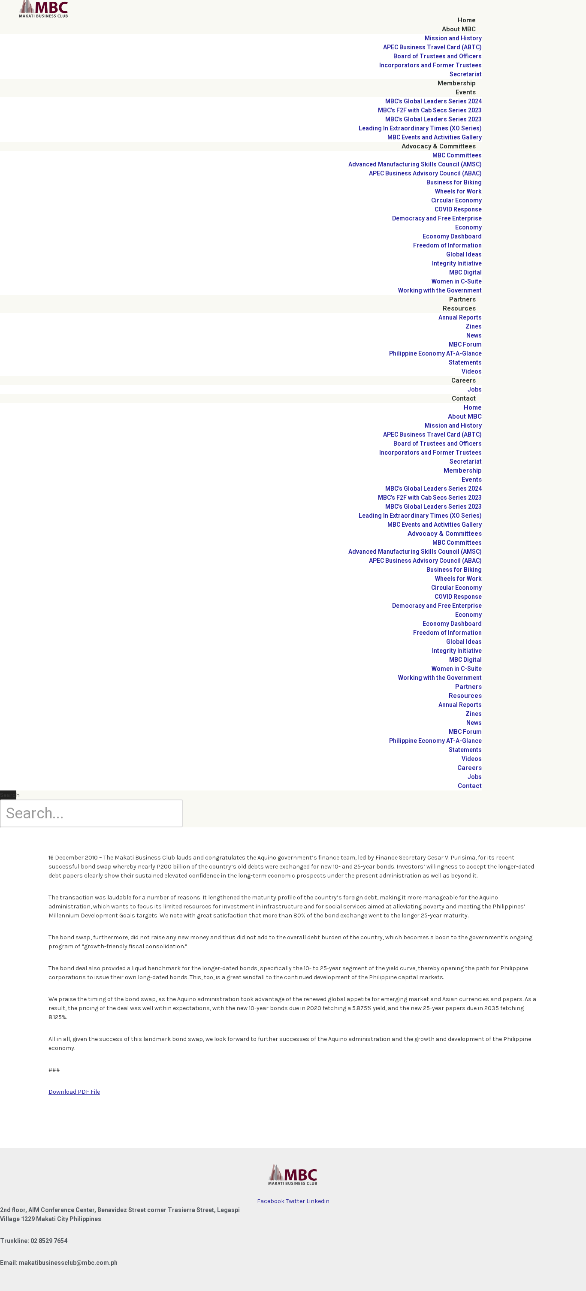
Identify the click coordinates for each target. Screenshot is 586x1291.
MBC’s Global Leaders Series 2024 (433, 101)
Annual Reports (460, 317)
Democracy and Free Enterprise (437, 218)
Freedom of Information (447, 245)
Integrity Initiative (457, 263)
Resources (459, 308)
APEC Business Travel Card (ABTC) (432, 47)
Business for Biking (454, 182)
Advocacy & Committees (439, 146)
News (474, 335)
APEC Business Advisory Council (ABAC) (425, 173)
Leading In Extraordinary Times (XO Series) (420, 128)
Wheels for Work (458, 191)
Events (466, 92)
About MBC (459, 29)
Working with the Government (440, 290)
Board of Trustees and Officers (437, 56)
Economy (468, 227)
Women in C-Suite (457, 281)
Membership (457, 83)
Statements (465, 362)
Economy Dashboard (452, 236)
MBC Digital (465, 272)
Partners (462, 299)
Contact (464, 398)
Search (10, 795)
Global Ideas (464, 254)
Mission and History (453, 38)
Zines (473, 326)
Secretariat (466, 74)
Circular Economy (456, 200)
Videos (472, 371)
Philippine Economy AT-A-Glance (435, 353)
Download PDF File (74, 1091)
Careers (463, 380)
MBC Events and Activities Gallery (434, 137)
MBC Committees (457, 155)
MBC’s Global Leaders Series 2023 (433, 119)
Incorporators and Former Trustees (430, 65)
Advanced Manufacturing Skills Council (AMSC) (415, 164)
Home (467, 20)
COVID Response (458, 209)
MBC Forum (465, 344)
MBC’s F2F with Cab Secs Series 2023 (430, 110)
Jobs (475, 389)
